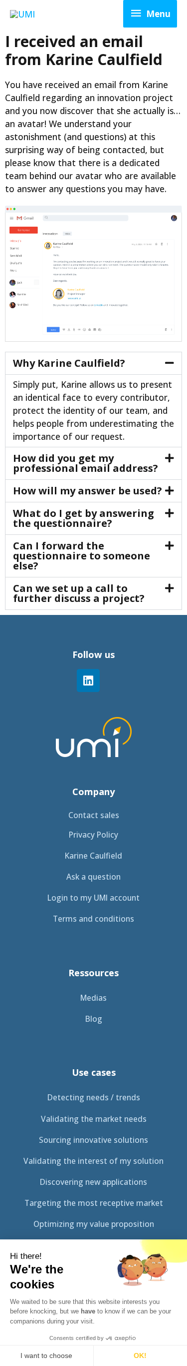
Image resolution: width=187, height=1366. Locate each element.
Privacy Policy (93, 834)
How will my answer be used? (87, 490)
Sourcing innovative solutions (93, 1139)
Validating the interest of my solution (93, 1160)
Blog (93, 1018)
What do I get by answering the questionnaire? (83, 518)
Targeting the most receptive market (93, 1202)
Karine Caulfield (93, 855)
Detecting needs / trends (93, 1097)
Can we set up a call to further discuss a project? (79, 593)
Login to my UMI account (93, 897)
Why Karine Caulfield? (69, 363)
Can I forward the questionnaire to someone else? (81, 555)
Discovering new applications (93, 1181)
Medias (93, 997)
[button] (93, 363)
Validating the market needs (94, 1118)
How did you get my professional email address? (85, 463)
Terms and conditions (93, 918)
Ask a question (93, 876)
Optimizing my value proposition (93, 1223)
